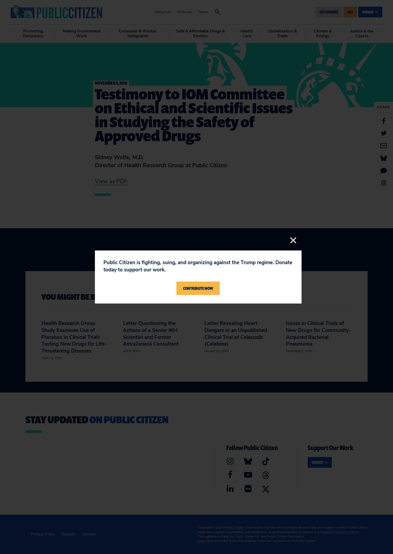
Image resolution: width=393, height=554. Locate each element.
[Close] (293, 240)
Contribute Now (198, 288)
